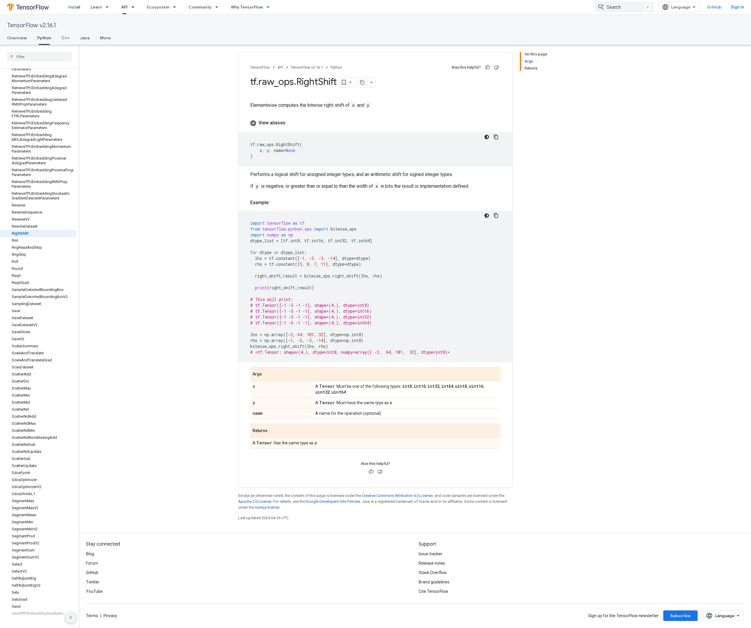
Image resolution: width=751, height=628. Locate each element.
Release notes (432, 563)
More (105, 37)
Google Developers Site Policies (333, 501)
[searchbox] (39, 56)
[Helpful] (487, 67)
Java (84, 37)
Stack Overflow (433, 572)
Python (44, 37)
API (124, 7)
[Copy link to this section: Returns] (273, 431)
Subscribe (680, 615)
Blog (90, 553)
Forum (92, 563)
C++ (66, 37)
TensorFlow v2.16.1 (31, 25)
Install (74, 7)
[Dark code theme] (486, 137)
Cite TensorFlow (433, 591)
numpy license (267, 507)
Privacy (110, 615)
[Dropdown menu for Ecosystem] (176, 7)
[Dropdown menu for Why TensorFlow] (270, 7)
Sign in (737, 7)
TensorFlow (260, 67)
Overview (17, 37)
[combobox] (624, 7)
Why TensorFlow (247, 7)
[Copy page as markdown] (362, 82)
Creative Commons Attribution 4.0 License (397, 495)
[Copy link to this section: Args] (268, 374)
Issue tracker (430, 553)
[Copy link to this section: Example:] (275, 202)
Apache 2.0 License (254, 501)
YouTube (94, 591)
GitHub (714, 7)
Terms (92, 615)
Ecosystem (158, 7)
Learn (96, 7)
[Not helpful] (496, 67)
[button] (375, 122)
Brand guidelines (434, 582)
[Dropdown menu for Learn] (109, 7)
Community (200, 7)
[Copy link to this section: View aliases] (291, 122)
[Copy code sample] (496, 137)
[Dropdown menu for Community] (219, 7)
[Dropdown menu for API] (135, 7)
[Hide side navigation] (71, 617)
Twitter (92, 582)
